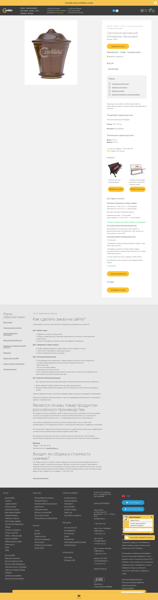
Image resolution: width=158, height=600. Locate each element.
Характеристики (112, 52)
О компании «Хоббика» (70, 493)
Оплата (37, 530)
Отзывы (123, 52)
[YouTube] (123, 497)
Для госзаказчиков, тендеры (12, 328)
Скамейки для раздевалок (13, 576)
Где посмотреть (39, 542)
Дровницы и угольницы (12, 558)
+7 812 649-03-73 (51, 10)
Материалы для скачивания (43, 545)
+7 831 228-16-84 (71, 12)
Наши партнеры (69, 507)
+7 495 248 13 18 (51, 8)
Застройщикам (69, 539)
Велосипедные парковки (13, 512)
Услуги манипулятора (42, 515)
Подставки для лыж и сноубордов (15, 567)
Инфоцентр (23, 13)
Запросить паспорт (118, 91)
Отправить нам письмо (116, 151)
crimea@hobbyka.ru (100, 541)
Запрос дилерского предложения (13, 364)
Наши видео (68, 557)
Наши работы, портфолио (72, 515)
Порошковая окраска (41, 509)
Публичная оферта (128, 588)
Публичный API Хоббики (102, 503)
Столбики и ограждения (13, 530)
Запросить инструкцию (119, 87)
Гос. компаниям (69, 533)
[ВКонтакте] (128, 497)
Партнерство (67, 522)
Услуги (37, 10)
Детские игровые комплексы (14, 561)
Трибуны (8, 527)
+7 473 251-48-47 (71, 8)
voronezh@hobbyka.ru (101, 561)
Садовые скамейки (11, 504)
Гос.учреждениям (69, 530)
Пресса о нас (68, 512)
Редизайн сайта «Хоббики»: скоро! (79, 3)
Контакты (30, 13)
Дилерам (31, 10)
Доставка (37, 533)
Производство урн (70, 545)
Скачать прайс (39, 548)
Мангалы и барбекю (11, 538)
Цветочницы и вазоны (12, 509)
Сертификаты (68, 504)
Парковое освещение (11, 515)
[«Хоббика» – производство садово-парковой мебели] (7, 10)
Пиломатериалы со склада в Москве (46, 518)
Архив (7, 547)
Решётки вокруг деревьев (13, 521)
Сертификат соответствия (120, 84)
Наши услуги (37, 493)
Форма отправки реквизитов (12, 340)
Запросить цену (118, 46)
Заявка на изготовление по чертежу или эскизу (14, 346)
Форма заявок (7, 322)
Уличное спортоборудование (14, 524)
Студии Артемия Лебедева (103, 587)
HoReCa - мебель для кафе (13, 536)
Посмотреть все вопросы (40, 478)
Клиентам (36, 525)
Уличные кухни (10, 544)
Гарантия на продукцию (42, 539)
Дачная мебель (10, 498)
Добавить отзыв (118, 290)
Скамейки (8, 501)
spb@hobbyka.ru (99, 531)
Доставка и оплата (133, 52)
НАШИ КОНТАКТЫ (100, 569)
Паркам (66, 536)
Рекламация (7, 353)
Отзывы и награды (70, 509)
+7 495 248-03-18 (100, 524)
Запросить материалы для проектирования (126, 94)
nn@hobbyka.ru (99, 551)
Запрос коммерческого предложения (10, 334)
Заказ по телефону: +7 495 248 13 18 (121, 149)
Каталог (22, 8)
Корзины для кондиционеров (14, 578)
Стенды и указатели (11, 533)
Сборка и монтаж (40, 536)
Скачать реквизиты (118, 274)
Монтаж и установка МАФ (43, 512)
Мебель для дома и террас (13, 541)
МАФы (7, 550)
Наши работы (24, 10)
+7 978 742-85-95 (72, 10)
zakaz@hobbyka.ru (52, 12)
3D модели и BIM (69, 560)
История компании (70, 498)
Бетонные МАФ (10, 555)
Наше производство (31, 8)
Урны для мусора (10, 507)
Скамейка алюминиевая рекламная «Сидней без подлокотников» (137, 182)
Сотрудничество (68, 552)
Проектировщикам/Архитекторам (75, 542)
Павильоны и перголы (12, 518)
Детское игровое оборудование (15, 564)
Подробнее (111, 266)
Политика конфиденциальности (132, 579)
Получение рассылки (10, 369)
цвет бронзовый (113, 69)
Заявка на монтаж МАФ (10, 358)
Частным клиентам (70, 528)
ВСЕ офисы (61, 12)
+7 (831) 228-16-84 (100, 554)
